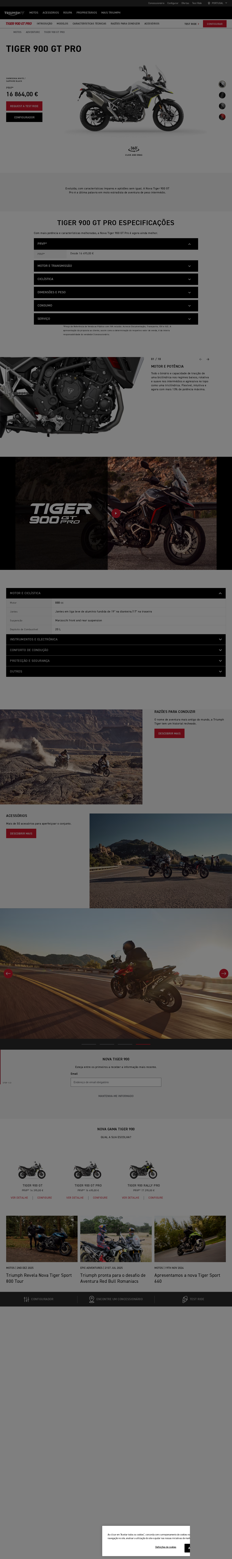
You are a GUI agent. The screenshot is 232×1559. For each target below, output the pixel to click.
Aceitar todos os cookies (204, 1548)
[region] (165, 1541)
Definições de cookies (165, 1547)
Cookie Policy (203, 1538)
